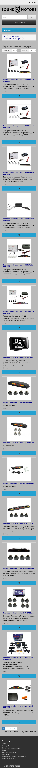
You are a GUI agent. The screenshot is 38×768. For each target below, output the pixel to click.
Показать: (25, 50)
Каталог (8, 30)
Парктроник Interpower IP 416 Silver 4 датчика (18, 219)
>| (15, 728)
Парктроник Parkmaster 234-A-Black (18, 358)
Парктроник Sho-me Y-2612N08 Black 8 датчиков (19, 658)
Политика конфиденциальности (14, 756)
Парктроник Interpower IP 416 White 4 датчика (18, 266)
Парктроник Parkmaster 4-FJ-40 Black (18, 402)
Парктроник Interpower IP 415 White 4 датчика (18, 173)
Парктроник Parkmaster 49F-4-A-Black (18, 568)
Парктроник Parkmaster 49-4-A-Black (18, 524)
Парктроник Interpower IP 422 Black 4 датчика (18, 312)
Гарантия (5, 754)
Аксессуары (14, 36)
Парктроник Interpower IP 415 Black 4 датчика (18, 80)
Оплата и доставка (9, 752)
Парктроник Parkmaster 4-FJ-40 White (18, 483)
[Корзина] (32, 2)
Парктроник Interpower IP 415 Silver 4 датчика (18, 127)
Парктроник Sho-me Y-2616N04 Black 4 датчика (19, 707)
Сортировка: (7, 50)
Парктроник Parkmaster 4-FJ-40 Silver (18, 443)
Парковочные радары (12, 38)
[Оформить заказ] (35, 2)
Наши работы (7, 746)
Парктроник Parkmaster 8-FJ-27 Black (18, 613)
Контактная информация (11, 748)
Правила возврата (9, 758)
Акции (4, 744)
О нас (4, 750)
